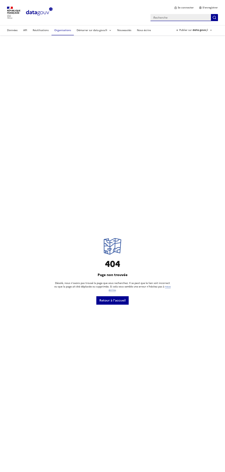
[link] (184, 7)
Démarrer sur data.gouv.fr (92, 30)
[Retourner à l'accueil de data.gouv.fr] (39, 12)
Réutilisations (41, 30)
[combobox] (184, 17)
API (25, 30)
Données (12, 30)
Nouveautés (124, 30)
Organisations (62, 30)
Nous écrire (144, 30)
